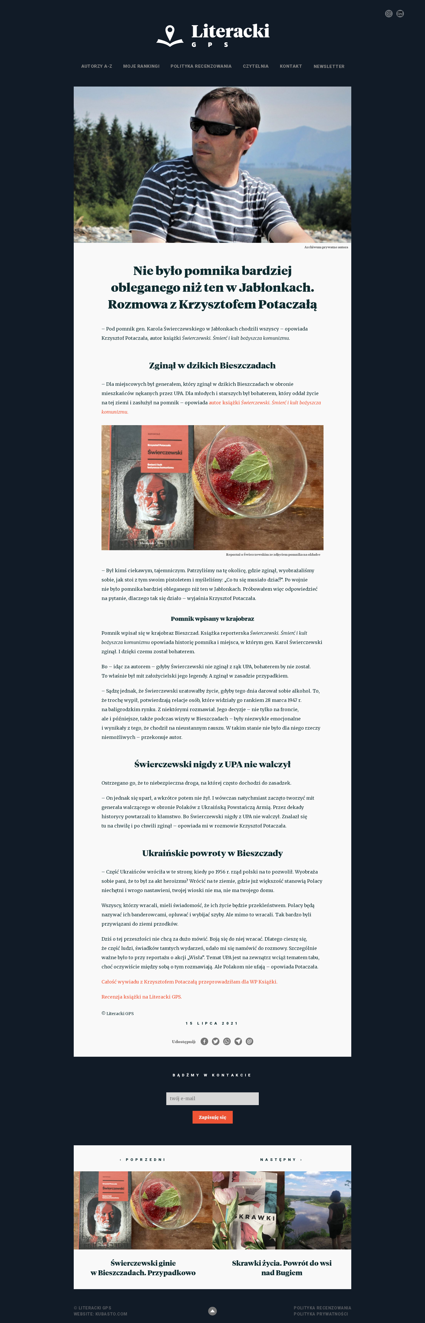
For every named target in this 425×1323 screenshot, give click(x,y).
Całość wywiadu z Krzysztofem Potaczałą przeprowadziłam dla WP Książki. (189, 982)
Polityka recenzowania (201, 66)
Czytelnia (256, 66)
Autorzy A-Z (96, 66)
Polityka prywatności (321, 1314)
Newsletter (328, 66)
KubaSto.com (111, 1314)
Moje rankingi (141, 66)
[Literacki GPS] (212, 35)
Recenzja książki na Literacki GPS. (142, 997)
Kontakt (291, 66)
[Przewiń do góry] (212, 1311)
